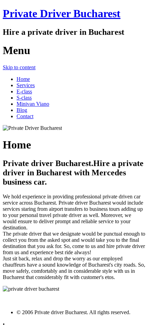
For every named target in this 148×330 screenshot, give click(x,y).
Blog (22, 110)
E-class (24, 91)
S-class (24, 98)
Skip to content (19, 67)
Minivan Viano (33, 104)
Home (23, 79)
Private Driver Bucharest (61, 13)
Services (26, 85)
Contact (25, 116)
